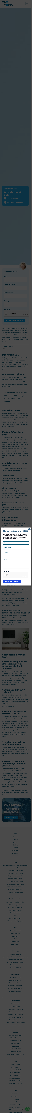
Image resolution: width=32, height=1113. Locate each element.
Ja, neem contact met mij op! (12, 581)
